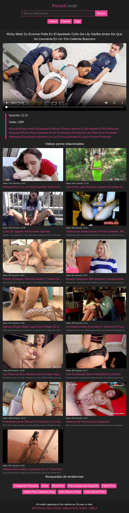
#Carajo (83, 136)
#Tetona (65, 128)
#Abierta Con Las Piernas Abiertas (57, 136)
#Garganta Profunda (48, 128)
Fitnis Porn (108, 485)
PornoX (64, 6)
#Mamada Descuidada (22, 136)
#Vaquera (14, 132)
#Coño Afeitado (90, 128)
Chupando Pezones (26, 485)
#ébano (75, 128)
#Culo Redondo (107, 132)
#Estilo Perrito (26, 128)
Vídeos (53, 21)
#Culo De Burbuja (59, 132)
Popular (66, 21)
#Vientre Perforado (100, 136)
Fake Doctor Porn (94, 491)
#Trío (103, 128)
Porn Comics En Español (83, 485)
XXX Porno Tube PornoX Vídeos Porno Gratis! (59, 508)
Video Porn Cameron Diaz (39, 491)
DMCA (93, 508)
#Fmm (25, 132)
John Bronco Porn (69, 491)
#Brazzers (113, 128)
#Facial (13, 128)
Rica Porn (58, 485)
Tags (77, 21)
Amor (45, 485)
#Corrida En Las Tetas (84, 132)
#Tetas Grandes (38, 132)
